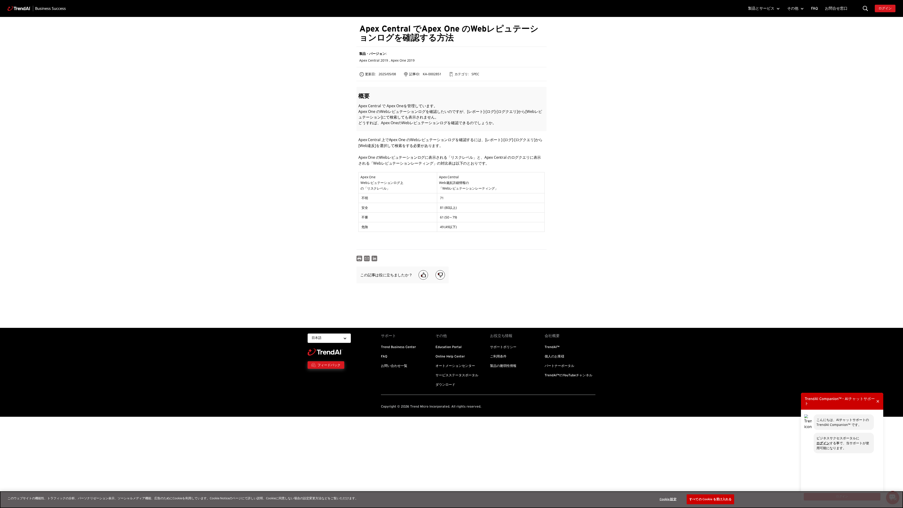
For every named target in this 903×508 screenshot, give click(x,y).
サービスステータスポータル (457, 375)
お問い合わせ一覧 (394, 366)
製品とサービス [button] (761, 8)
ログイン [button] (885, 8)
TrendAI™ (552, 347)
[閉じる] (895, 499)
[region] (451, 499)
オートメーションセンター (455, 366)
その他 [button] (792, 8)
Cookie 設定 (668, 499)
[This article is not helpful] (440, 275)
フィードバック (329, 365)
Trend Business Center (398, 347)
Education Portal (449, 347)
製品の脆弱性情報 (503, 366)
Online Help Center (450, 356)
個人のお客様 (554, 356)
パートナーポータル (559, 366)
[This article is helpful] (423, 275)
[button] (865, 8)
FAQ (814, 8)
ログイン (823, 443)
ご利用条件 (498, 356)
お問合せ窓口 (836, 8)
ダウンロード (445, 384)
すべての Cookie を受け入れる (710, 499)
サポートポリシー (503, 347)
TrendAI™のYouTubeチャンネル (568, 375)
